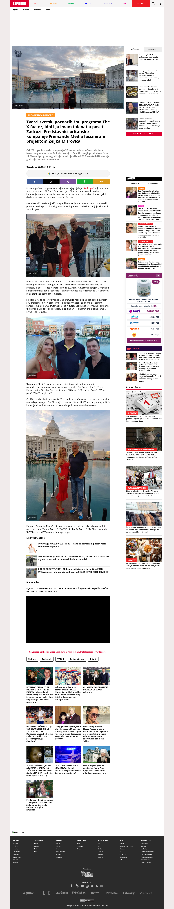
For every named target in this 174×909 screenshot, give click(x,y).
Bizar (78, 843)
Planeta (122, 843)
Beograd (16, 854)
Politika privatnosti (147, 857)
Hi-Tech (100, 854)
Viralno (81, 840)
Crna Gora (123, 854)
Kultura (100, 857)
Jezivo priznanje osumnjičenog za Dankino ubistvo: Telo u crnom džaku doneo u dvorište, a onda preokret (149, 123)
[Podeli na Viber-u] (68, 181)
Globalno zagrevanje (126, 846)
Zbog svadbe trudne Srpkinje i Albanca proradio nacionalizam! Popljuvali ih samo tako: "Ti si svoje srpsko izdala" (143, 493)
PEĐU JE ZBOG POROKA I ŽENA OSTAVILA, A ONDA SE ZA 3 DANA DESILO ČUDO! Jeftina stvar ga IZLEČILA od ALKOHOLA (149, 107)
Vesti (16, 840)
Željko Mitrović (77, 659)
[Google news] (101, 886)
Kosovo (15, 860)
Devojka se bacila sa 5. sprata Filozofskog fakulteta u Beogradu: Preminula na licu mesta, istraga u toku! (149, 75)
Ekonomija (16, 852)
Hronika (15, 849)
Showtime (59, 857)
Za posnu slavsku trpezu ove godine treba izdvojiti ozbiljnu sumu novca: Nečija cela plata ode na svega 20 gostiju (143, 565)
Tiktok (79, 849)
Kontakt (143, 846)
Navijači (58, 854)
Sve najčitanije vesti (143, 134)
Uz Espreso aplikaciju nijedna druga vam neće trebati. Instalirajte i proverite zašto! (68, 652)
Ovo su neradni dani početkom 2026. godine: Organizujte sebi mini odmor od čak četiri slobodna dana (144, 418)
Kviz (48, 10)
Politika (15, 843)
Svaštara (80, 846)
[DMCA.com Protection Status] (87, 900)
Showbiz (38, 840)
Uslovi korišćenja (146, 854)
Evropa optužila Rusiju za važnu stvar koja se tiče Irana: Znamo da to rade (149, 57)
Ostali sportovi (60, 852)
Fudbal (58, 843)
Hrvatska (122, 849)
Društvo (15, 846)
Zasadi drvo (17, 857)
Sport (59, 840)
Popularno (153, 184)
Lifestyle (103, 840)
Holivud (37, 10)
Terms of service (146, 862)
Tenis (57, 849)
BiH (121, 852)
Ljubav (100, 849)
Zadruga (32, 659)
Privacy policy (145, 860)
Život (99, 843)
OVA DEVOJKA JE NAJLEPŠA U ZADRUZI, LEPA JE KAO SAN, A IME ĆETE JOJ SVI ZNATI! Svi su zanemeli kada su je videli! (73, 558)
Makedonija (123, 857)
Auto (121, 860)
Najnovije (152, 49)
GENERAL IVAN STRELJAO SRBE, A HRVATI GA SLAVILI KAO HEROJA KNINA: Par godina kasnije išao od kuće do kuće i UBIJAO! (143, 456)
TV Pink (60, 659)
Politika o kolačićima (147, 852)
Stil (99, 846)
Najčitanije (135, 49)
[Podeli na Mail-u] (101, 181)
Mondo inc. (146, 840)
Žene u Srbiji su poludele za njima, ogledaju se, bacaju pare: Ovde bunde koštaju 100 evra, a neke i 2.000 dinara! (143, 529)
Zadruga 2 (46, 659)
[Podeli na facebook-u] (35, 181)
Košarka (58, 846)
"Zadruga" (88, 188)
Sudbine (15, 862)
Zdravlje (100, 852)
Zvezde (26, 10)
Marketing (144, 849)
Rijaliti (15, 10)
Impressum (144, 843)
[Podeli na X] (51, 181)
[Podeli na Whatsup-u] (85, 181)
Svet (122, 840)
